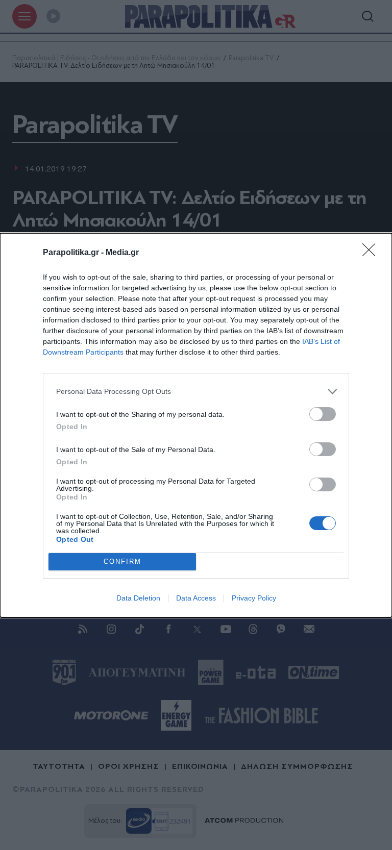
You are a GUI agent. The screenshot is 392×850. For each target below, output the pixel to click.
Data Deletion (138, 598)
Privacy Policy (254, 598)
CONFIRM (122, 561)
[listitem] (196, 391)
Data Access (196, 598)
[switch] (322, 414)
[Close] (372, 253)
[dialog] (196, 425)
